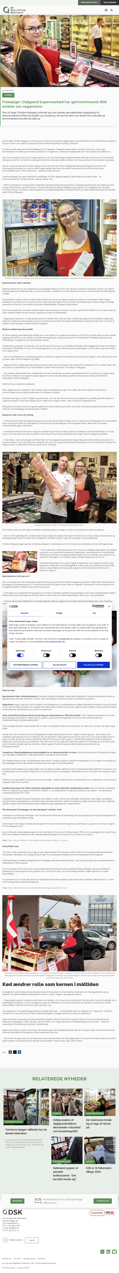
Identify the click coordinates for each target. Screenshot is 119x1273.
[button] (106, 10)
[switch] (46, 655)
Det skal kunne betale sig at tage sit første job (99, 1123)
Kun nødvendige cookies (25, 665)
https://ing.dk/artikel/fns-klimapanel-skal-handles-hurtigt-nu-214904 (37, 840)
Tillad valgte (59, 665)
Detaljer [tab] (59, 613)
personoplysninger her (55, 642)
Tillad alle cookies (93, 665)
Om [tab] (94, 613)
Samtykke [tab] (25, 613)
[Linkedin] (108, 1251)
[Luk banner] (109, 606)
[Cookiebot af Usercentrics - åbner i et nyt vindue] (94, 606)
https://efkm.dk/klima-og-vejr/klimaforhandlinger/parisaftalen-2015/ (37, 888)
